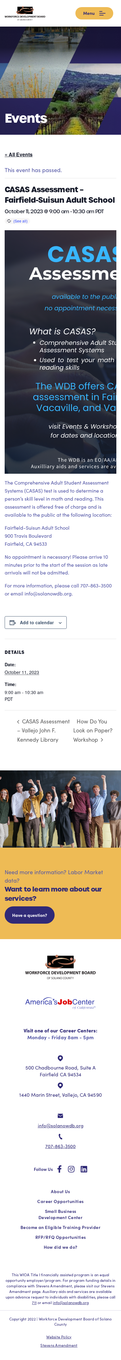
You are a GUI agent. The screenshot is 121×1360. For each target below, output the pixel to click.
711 (34, 1302)
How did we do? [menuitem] (61, 1247)
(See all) (20, 220)
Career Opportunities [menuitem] (60, 1201)
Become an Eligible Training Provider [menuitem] (60, 1227)
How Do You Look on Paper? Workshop (93, 730)
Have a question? (29, 915)
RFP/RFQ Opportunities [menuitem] (60, 1237)
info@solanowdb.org (60, 1125)
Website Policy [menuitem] (58, 1336)
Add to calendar (37, 622)
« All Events (19, 154)
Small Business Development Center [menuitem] (60, 1214)
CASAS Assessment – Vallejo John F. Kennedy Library (43, 730)
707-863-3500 (60, 1146)
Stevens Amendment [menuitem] (58, 1345)
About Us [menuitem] (60, 1191)
